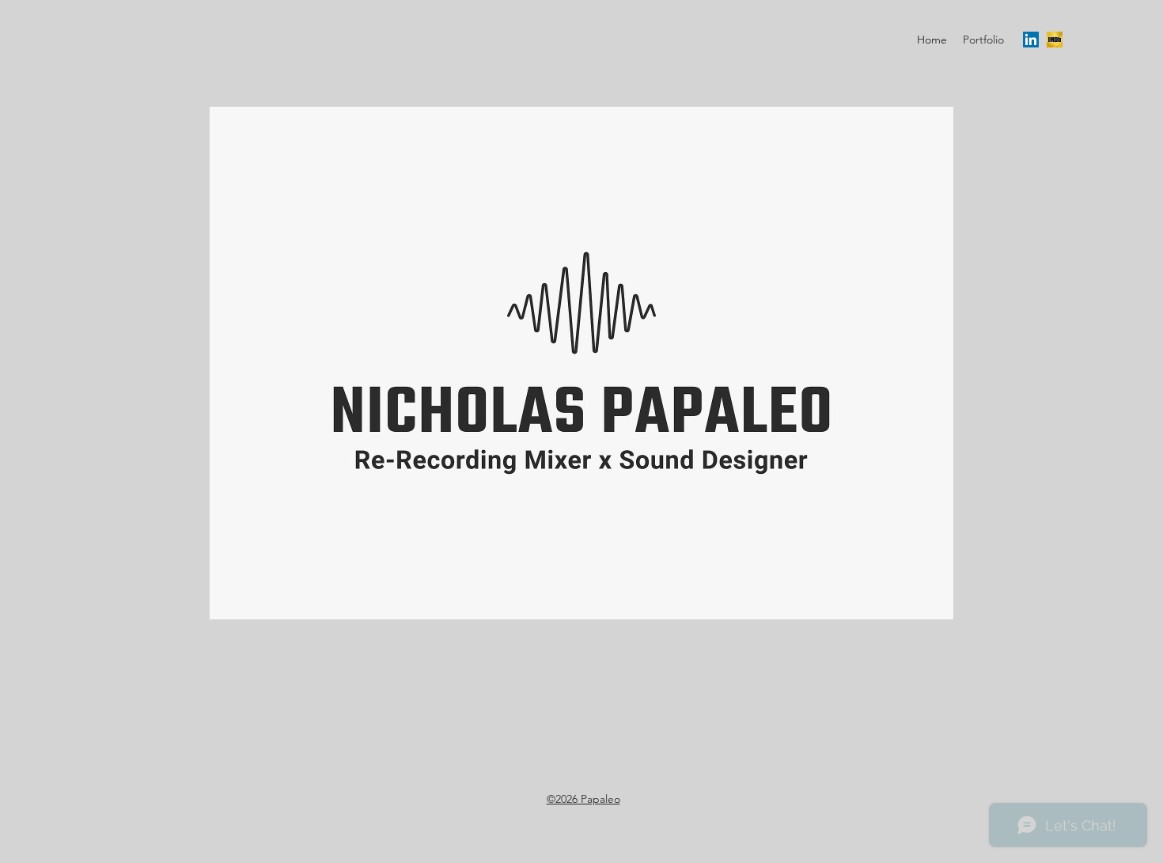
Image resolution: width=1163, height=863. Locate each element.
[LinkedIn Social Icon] (1031, 39)
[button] (983, 39)
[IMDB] (1055, 39)
